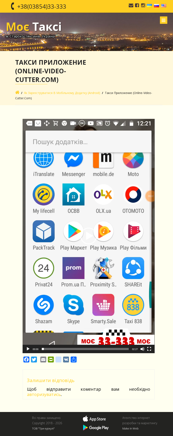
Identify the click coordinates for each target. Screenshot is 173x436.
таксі (34, 26)
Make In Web (130, 428)
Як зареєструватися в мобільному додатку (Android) (62, 93)
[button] (88, 236)
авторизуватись (44, 394)
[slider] (85, 349)
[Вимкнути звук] (142, 349)
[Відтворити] (28, 349)
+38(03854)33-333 (41, 6)
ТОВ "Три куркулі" (43, 428)
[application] (88, 236)
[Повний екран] (149, 349)
